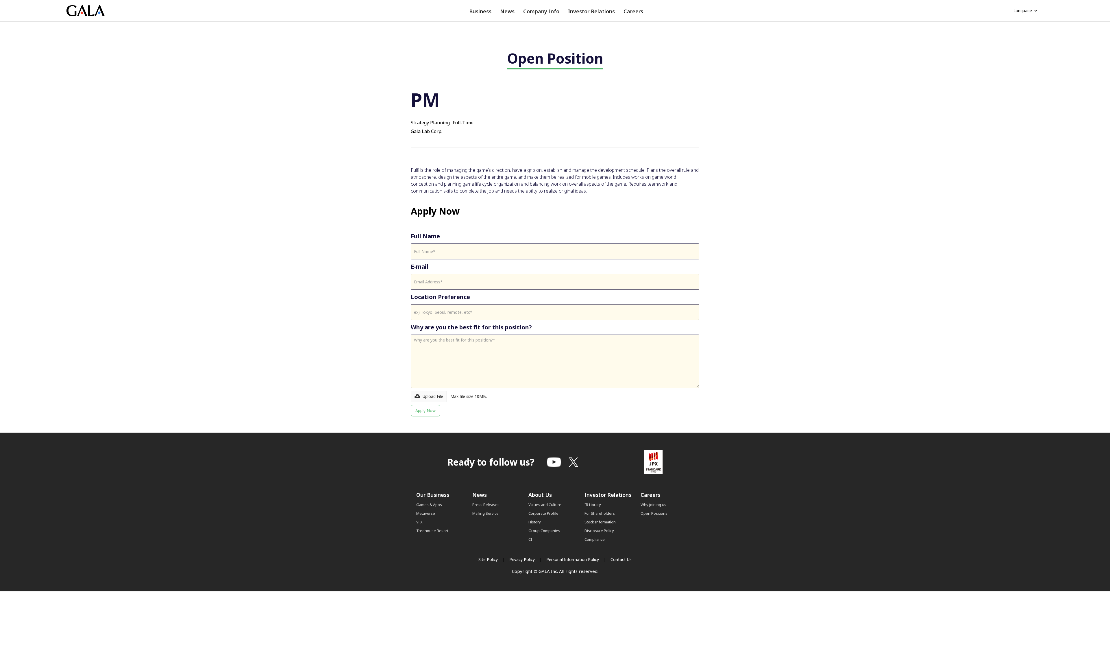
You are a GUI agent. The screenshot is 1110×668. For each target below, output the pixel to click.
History (534, 522)
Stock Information (600, 522)
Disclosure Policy (599, 530)
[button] (480, 11)
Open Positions (654, 513)
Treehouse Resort (432, 530)
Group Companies (544, 530)
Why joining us (653, 504)
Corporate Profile (543, 513)
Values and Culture (544, 504)
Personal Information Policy (572, 559)
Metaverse (425, 513)
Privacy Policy (522, 559)
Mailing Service (485, 513)
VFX (419, 522)
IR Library (592, 504)
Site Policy (488, 559)
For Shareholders (599, 513)
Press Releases (486, 504)
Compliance (594, 539)
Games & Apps (429, 504)
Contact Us (621, 559)
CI (530, 539)
